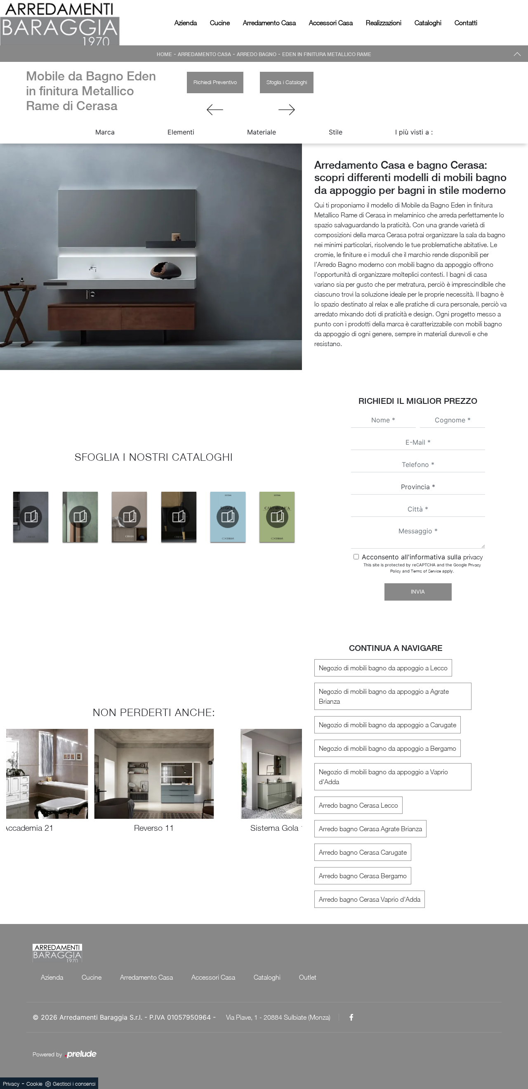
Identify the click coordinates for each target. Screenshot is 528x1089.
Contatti (466, 22)
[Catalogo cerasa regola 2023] (228, 517)
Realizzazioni (383, 22)
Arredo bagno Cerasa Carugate (363, 852)
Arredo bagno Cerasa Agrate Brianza (370, 828)
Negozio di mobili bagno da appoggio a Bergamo (387, 748)
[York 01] (287, 109)
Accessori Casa (331, 22)
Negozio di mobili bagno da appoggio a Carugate (387, 724)
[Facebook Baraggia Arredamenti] (351, 1017)
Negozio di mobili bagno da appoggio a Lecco (383, 668)
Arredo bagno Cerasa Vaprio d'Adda (369, 899)
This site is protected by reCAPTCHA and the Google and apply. (422, 567)
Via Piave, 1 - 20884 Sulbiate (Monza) (278, 1017)
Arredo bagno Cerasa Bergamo (363, 875)
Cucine (220, 22)
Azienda (185, 22)
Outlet (307, 977)
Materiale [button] (261, 132)
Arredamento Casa (269, 22)
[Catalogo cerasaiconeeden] (30, 517)
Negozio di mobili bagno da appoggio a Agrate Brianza (384, 696)
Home (164, 54)
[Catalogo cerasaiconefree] (178, 517)
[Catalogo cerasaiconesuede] (79, 517)
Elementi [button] (180, 132)
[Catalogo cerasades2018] (129, 517)
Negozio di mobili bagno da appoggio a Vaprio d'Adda (383, 776)
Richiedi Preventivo (215, 82)
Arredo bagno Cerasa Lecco (358, 805)
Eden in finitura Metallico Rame (326, 54)
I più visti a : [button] (414, 132)
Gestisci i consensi (74, 1083)
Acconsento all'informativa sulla (422, 557)
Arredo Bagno (256, 54)
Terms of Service (426, 570)
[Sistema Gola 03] (215, 109)
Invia (418, 591)
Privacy (11, 1083)
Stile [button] (335, 132)
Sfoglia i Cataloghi (286, 82)
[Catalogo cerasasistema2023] (277, 517)
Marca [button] (105, 132)
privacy (473, 557)
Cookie (34, 1083)
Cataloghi (428, 22)
